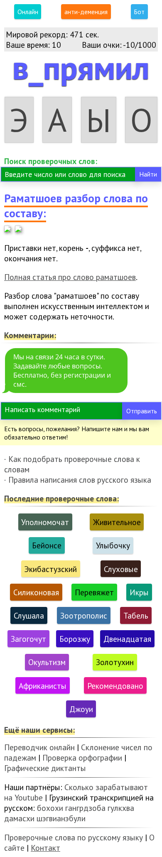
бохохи (50, 808)
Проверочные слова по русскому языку (73, 837)
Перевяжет (94, 592)
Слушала (29, 615)
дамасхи (19, 818)
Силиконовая (36, 592)
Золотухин (115, 662)
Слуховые (121, 569)
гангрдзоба (85, 808)
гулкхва (121, 808)
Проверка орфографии (82, 757)
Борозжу (74, 639)
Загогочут (28, 639)
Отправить (141, 411)
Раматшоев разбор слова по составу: (76, 206)
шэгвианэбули (61, 818)
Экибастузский (50, 569)
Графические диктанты (45, 768)
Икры (139, 592)
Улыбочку (113, 545)
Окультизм (47, 662)
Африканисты (42, 685)
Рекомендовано (115, 685)
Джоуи (81, 709)
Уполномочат (45, 522)
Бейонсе (46, 545)
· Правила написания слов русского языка (77, 479)
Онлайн (27, 11)
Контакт (45, 847)
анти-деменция (86, 11)
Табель (135, 615)
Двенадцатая (127, 639)
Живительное (117, 522)
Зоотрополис (83, 615)
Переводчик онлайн (39, 747)
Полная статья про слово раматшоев (70, 277)
